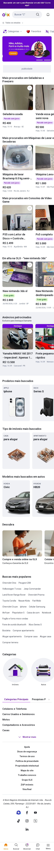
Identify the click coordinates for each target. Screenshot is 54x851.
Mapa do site (27, 770)
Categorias (13, 31)
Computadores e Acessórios (18, 725)
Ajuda (27, 747)
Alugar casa (45, 636)
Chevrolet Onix (9, 583)
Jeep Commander (32, 589)
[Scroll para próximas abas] (49, 699)
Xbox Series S (35, 624)
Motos (6, 719)
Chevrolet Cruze (10, 606)
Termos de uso (27, 756)
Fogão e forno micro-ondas (15, 618)
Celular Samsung (37, 606)
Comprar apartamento (23, 630)
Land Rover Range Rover (14, 595)
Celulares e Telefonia (14, 708)
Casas (5, 730)
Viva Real (27, 789)
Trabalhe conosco (27, 775)
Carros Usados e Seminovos (18, 714)
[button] (27, 14)
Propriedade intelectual (27, 766)
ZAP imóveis (27, 784)
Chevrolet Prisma (36, 595)
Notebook (46, 612)
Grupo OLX (27, 780)
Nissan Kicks (24, 601)
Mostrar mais (29, 737)
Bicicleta (6, 630)
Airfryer (6, 612)
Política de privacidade (27, 761)
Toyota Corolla (9, 601)
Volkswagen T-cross (11, 589)
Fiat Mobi (36, 601)
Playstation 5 (18, 612)
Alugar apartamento (12, 636)
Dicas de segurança (27, 751)
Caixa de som (33, 612)
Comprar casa (31, 636)
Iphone (23, 606)
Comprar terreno (10, 642)
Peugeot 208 (25, 583)
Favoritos (36, 31)
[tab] (16, 699)
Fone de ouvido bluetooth (14, 624)
